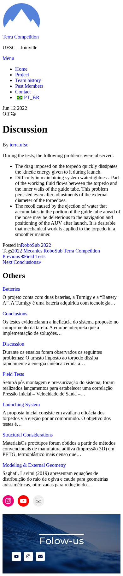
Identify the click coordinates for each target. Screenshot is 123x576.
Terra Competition (21, 36)
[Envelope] (40, 556)
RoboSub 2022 (36, 245)
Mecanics (32, 250)
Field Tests (13, 374)
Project (22, 74)
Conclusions (15, 313)
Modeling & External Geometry (34, 465)
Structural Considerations (28, 434)
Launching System (21, 404)
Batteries (11, 289)
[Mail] (38, 501)
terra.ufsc (19, 144)
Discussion (13, 344)
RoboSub (53, 250)
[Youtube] (16, 556)
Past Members (29, 86)
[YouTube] (23, 501)
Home (21, 69)
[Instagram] (8, 501)
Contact (23, 91)
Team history (28, 80)
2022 (17, 250)
